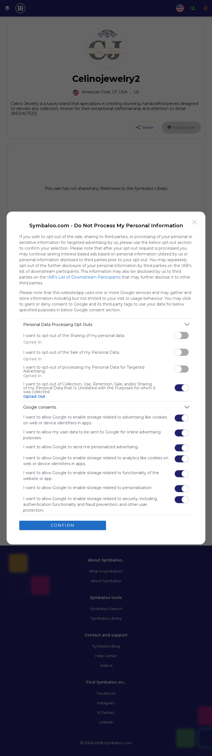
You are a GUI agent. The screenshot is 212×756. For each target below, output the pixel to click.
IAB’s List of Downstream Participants (84, 277)
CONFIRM (63, 525)
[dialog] (106, 378)
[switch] (181, 335)
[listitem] (106, 324)
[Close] (194, 222)
